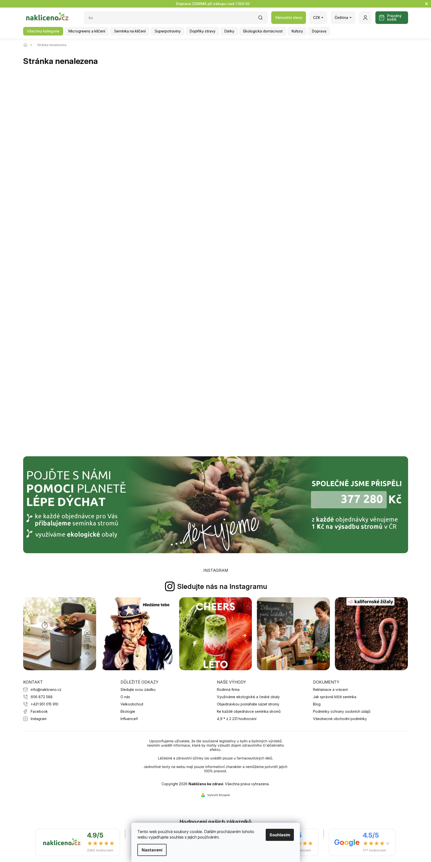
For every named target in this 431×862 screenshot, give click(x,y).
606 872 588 (42, 697)
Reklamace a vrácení (330, 689)
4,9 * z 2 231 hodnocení (236, 719)
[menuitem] (43, 31)
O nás (125, 697)
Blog (317, 704)
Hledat (263, 19)
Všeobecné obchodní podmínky (340, 719)
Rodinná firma (228, 689)
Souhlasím (279, 834)
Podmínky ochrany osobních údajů (341, 711)
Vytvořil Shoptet (218, 795)
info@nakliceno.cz (46, 689)
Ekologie (128, 711)
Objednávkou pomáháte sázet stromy (248, 704)
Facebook (39, 711)
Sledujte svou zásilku (138, 689)
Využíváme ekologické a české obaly (248, 697)
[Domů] (27, 45)
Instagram (39, 719)
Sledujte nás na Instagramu (222, 586)
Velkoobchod (132, 704)
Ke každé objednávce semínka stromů (249, 711)
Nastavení (152, 849)
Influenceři (129, 719)
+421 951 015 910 (44, 704)
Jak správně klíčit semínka (334, 697)
